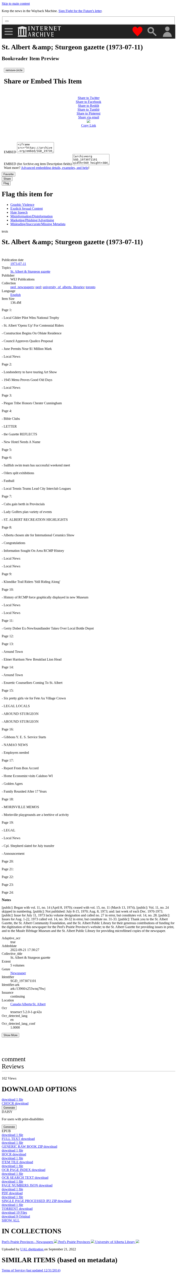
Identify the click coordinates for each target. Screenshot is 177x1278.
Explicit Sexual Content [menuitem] (26, 208)
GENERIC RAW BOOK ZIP (29, 1146)
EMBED (10, 152)
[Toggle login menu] (167, 32)
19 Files (14, 1212)
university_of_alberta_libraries (63, 287)
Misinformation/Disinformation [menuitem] (31, 216)
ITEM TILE (17, 1162)
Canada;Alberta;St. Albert (28, 1004)
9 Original (16, 1216)
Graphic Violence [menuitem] (22, 204)
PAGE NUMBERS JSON (27, 1185)
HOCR (14, 1154)
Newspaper (18, 973)
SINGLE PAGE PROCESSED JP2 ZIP (36, 1201)
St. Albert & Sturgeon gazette (30, 271)
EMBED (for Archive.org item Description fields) (38, 164)
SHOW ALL (11, 1220)
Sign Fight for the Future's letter (79, 11)
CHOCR (15, 1103)
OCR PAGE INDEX (23, 1170)
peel (38, 287)
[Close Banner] (7, 21)
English (15, 295)
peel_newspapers (22, 287)
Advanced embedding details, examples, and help (54, 168)
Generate (9, 1107)
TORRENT (17, 1208)
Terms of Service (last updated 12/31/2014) (31, 1270)
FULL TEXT (18, 1139)
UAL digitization (32, 1249)
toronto (90, 287)
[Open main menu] (9, 31)
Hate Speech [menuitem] (19, 212)
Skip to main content (16, 3)
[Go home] (40, 31)
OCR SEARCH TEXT (25, 1177)
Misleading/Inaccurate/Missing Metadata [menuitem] (37, 224)
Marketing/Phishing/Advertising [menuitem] (32, 220)
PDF (12, 1193)
